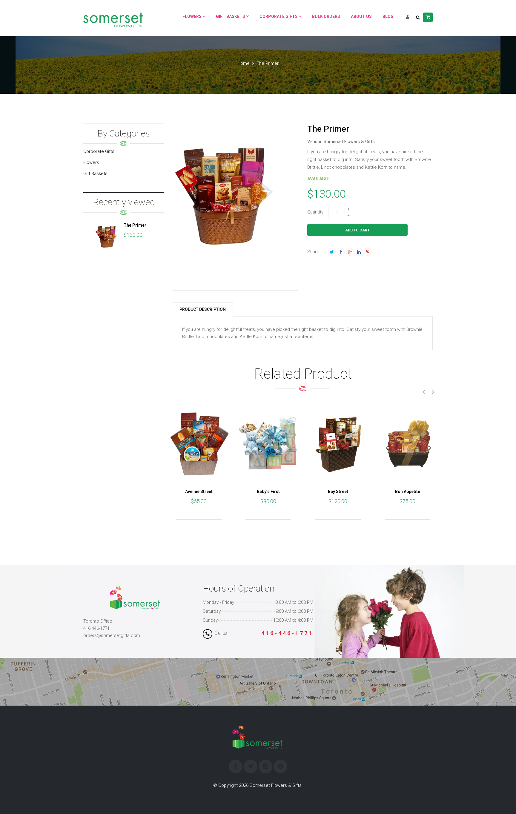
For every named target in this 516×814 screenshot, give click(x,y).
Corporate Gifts (98, 151)
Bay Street (338, 491)
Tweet (332, 252)
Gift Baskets (95, 173)
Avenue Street (199, 491)
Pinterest (367, 252)
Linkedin (359, 252)
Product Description (202, 309)
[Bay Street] (338, 443)
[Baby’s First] (268, 443)
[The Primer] (107, 237)
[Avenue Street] (198, 443)
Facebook (341, 252)
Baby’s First (268, 491)
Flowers (91, 162)
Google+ (350, 252)
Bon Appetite (407, 491)
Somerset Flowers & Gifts (349, 141)
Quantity (315, 212)
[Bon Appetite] (407, 443)
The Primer (135, 225)
